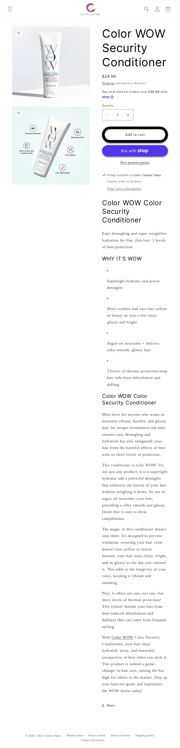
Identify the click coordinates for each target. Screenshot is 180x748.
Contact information (92, 740)
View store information (124, 188)
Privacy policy (97, 735)
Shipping (108, 83)
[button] (10, 9)
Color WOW (122, 637)
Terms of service (120, 735)
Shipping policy (145, 735)
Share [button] (110, 705)
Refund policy (75, 735)
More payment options (135, 162)
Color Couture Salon (48, 735)
